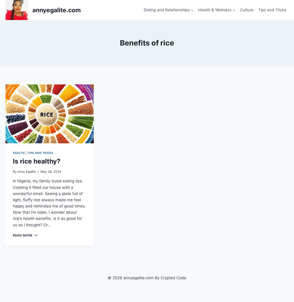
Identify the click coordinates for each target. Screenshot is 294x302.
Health (19, 153)
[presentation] (50, 113)
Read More (25, 235)
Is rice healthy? (36, 161)
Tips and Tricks (272, 10)
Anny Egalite (26, 171)
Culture (246, 10)
